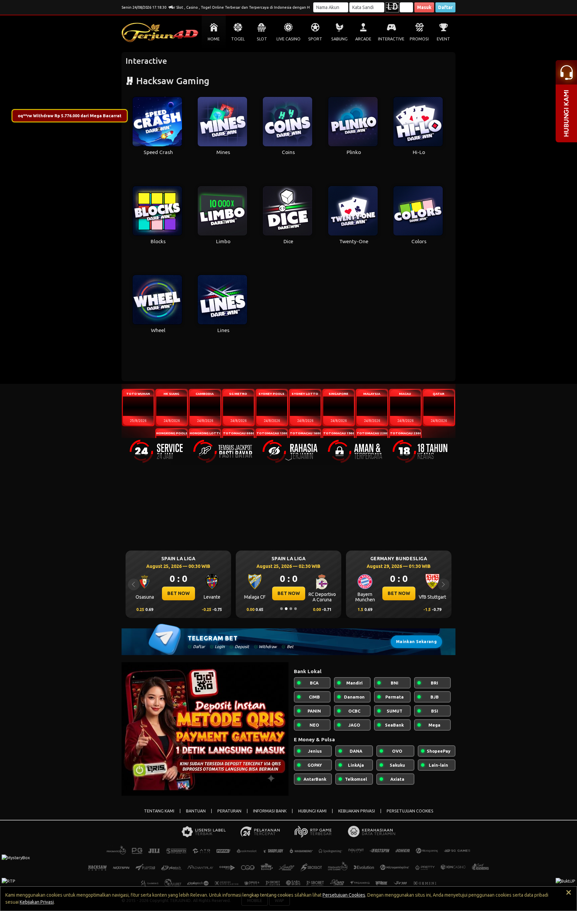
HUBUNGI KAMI (312, 811)
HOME (214, 39)
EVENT (443, 39)
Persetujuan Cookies (344, 895)
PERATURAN (229, 811)
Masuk (424, 7)
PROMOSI (419, 39)
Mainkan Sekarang (416, 641)
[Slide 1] (281, 608)
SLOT (262, 39)
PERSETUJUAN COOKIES (410, 811)
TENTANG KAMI (159, 811)
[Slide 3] (291, 608)
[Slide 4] (295, 608)
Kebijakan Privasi (37, 902)
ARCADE (363, 39)
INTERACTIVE (391, 39)
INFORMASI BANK (269, 811)
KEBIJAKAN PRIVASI (356, 811)
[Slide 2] (286, 608)
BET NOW (178, 593)
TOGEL (238, 39)
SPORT (315, 39)
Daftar (445, 7)
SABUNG (339, 39)
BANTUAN (196, 811)
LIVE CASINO (288, 39)
